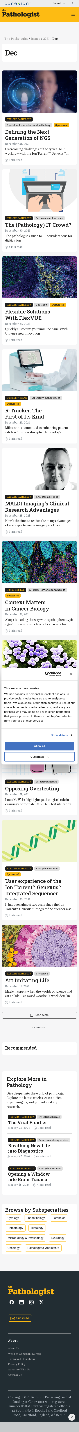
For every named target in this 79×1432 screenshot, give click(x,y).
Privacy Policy (17, 1364)
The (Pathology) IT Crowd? (38, 224)
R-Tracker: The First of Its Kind (24, 413)
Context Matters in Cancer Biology (27, 605)
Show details (59, 734)
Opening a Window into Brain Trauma (29, 1176)
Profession (42, 973)
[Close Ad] (71, 1417)
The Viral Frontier (27, 1122)
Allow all (39, 746)
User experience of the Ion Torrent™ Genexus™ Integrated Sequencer (33, 887)
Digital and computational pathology (29, 125)
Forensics (59, 1218)
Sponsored (61, 125)
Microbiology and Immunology (47, 589)
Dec (55, 39)
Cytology (13, 1218)
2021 (46, 39)
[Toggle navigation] (73, 14)
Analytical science (47, 496)
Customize (37, 756)
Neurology (57, 1238)
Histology (37, 1228)
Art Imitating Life (27, 980)
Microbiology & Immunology (26, 1238)
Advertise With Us (19, 1369)
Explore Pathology (19, 119)
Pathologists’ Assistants (43, 1248)
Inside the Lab (15, 589)
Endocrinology (36, 1218)
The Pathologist (16, 39)
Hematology (15, 1228)
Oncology (41, 304)
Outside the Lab (17, 397)
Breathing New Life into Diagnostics (29, 1148)
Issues (35, 39)
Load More (42, 1015)
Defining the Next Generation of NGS (27, 134)
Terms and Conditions (21, 1359)
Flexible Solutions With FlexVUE (27, 314)
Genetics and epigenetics (53, 1139)
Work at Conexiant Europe (24, 1353)
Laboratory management (45, 397)
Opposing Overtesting (32, 788)
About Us (13, 1348)
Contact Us (15, 1374)
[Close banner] (71, 673)
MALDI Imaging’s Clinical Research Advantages (37, 506)
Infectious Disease (46, 781)
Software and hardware (49, 218)
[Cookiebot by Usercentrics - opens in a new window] (46, 674)
